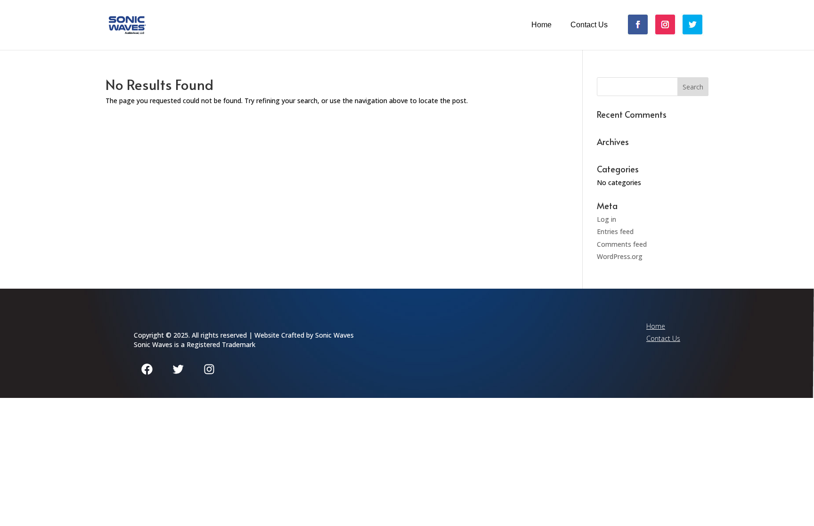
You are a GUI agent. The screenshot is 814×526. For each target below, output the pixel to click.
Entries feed (615, 231)
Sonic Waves (334, 335)
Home (541, 25)
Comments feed (622, 244)
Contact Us (589, 25)
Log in (606, 219)
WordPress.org (620, 256)
